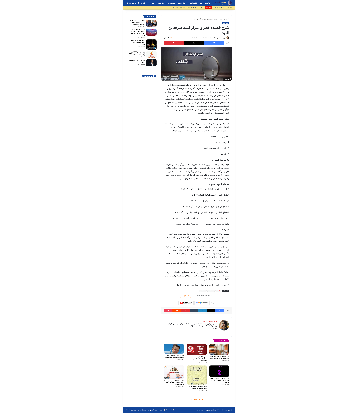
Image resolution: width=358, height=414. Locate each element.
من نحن (160, 410)
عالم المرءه (161, 3)
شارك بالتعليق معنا (197, 399)
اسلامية (208, 3)
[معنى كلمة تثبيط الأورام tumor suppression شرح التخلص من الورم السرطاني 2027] (151, 32)
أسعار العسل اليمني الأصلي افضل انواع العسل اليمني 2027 (137, 42)
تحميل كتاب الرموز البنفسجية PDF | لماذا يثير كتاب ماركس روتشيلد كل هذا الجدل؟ (219, 380)
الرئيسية (226, 19)
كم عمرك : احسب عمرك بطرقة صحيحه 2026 (192, 7)
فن (153, 3)
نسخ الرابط (186, 295)
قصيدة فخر (202, 290)
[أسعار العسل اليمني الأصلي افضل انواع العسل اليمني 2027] (151, 44)
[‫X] (214, 329)
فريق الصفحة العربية (221, 38)
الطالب (218, 290)
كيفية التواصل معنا (152, 410)
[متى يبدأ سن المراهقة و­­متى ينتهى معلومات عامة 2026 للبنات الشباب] (174, 349)
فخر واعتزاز (211, 290)
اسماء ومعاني (182, 3)
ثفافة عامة (220, 19)
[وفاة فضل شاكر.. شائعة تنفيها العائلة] (151, 62)
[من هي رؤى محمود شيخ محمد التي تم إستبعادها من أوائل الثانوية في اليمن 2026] (151, 23)
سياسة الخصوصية (142, 410)
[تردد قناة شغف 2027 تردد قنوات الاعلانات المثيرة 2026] (151, 54)
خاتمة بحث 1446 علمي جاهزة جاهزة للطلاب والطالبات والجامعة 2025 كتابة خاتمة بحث (174, 382)
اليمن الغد (133, 410)
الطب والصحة (193, 3)
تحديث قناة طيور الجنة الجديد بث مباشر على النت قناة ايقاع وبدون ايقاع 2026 (198, 358)
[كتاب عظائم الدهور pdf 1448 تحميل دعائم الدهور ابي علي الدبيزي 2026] (219, 349)
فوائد (201, 3)
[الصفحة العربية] (223, 3)
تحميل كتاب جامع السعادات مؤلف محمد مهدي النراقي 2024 (198, 387)
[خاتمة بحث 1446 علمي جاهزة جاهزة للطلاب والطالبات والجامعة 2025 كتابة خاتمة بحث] (174, 372)
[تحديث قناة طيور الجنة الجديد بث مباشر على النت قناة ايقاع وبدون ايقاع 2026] (197, 349)
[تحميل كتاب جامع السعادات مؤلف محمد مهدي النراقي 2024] (197, 375)
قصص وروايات (172, 3)
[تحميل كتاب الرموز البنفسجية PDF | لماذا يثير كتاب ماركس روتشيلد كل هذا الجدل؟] (219, 371)
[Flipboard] (186, 303)
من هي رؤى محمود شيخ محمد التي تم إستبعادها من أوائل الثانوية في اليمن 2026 (137, 22)
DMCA (128, 410)
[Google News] (202, 303)
